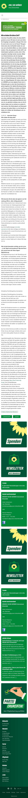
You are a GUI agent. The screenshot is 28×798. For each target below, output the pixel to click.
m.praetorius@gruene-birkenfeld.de (11, 518)
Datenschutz (14, 796)
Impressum (23, 792)
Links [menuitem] (18, 788)
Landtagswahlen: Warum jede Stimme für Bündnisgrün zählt (14, 668)
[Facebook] (8, 788)
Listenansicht (6, 416)
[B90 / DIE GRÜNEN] (4, 6)
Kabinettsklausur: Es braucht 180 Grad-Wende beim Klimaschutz (13, 641)
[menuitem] (3, 792)
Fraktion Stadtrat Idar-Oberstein (9, 412)
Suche (17, 792)
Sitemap (13, 792)
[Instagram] (11, 788)
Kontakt (8, 792)
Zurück (17, 416)
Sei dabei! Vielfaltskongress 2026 (11, 655)
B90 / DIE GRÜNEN (15, 5)
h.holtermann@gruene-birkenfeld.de (12, 506)
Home (3, 792)
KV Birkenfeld (5, 19)
